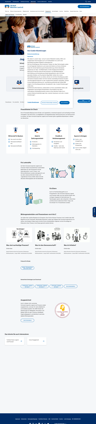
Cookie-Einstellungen (33, 102)
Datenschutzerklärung (33, 54)
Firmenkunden (16, 1)
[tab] (7, 11)
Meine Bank (33, 1)
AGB (49, 419)
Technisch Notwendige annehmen (49, 102)
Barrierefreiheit (55, 419)
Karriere (50, 1)
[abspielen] (19, 235)
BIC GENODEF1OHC (76, 419)
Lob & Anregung (67, 419)
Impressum (17, 419)
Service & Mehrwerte (42, 1)
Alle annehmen (64, 102)
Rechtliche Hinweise (43, 419)
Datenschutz (24, 419)
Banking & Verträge (25, 1)
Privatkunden (8, 1)
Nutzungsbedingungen (32, 419)
